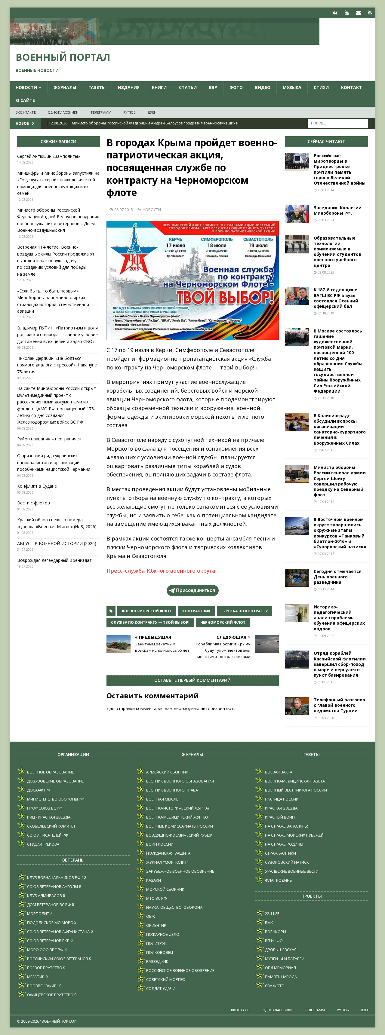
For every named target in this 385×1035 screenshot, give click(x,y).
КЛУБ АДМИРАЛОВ (44, 895)
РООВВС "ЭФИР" (42, 985)
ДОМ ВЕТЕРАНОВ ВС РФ (48, 904)
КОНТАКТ (351, 87)
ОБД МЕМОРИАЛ (280, 967)
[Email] (358, 13)
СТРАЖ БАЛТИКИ (280, 853)
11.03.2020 (326, 717)
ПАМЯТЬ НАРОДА (280, 976)
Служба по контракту (244, 611)
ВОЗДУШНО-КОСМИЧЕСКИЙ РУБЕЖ (178, 835)
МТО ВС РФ (156, 898)
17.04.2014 (326, 501)
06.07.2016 (326, 450)
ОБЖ (150, 916)
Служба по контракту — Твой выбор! (150, 622)
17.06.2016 (326, 682)
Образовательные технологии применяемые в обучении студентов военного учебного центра (337, 251)
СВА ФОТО (274, 985)
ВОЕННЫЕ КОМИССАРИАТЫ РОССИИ (179, 826)
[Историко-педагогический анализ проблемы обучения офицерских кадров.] (297, 613)
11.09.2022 (326, 635)
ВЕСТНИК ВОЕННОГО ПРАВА (171, 790)
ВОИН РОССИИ (159, 844)
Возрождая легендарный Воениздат (54, 560)
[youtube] (346, 13)
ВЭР (213, 87)
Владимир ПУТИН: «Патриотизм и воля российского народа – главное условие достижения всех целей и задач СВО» (57, 334)
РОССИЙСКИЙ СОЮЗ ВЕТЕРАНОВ (57, 958)
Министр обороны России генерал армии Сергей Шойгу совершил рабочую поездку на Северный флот (340, 481)
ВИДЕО (262, 87)
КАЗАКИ (153, 880)
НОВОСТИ (26, 87)
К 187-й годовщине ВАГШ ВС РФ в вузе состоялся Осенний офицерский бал (336, 298)
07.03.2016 (326, 553)
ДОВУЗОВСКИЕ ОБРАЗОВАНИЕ (55, 781)
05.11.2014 (326, 589)
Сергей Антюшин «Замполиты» (48, 156)
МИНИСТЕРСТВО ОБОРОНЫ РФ (55, 799)
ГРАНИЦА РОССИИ (281, 799)
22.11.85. (272, 913)
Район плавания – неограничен (49, 439)
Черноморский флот (222, 622)
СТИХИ (321, 87)
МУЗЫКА (292, 87)
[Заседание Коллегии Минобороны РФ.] (297, 214)
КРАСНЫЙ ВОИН (279, 817)
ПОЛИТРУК (156, 943)
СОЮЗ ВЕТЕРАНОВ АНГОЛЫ (52, 886)
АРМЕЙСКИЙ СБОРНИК (166, 772)
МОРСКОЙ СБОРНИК (164, 889)
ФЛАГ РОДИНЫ (278, 880)
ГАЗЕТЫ (97, 87)
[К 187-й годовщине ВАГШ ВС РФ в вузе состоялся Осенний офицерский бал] (297, 296)
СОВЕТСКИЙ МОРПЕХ (165, 979)
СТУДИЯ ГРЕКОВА (42, 844)
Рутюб (129, 112)
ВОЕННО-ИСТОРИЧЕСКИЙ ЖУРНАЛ (178, 808)
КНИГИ (159, 87)
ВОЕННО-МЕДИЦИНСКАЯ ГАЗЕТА (294, 781)
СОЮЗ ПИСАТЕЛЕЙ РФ (47, 835)
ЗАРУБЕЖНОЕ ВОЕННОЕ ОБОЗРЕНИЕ (179, 871)
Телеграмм (101, 112)
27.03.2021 (326, 220)
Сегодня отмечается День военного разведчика (338, 576)
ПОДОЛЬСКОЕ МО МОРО (49, 922)
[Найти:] (338, 123)
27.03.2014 (326, 190)
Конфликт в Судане (37, 486)
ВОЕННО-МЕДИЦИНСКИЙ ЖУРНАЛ (177, 817)
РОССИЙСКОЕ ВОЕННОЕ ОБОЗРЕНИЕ (179, 970)
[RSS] (370, 13)
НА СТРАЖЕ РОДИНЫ (283, 844)
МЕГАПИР (35, 976)
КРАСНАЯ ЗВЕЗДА (280, 808)
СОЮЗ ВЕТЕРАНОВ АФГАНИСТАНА (58, 931)
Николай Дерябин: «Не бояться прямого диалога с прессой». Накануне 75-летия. (57, 365)
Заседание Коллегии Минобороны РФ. (338, 210)
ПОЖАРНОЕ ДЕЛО (162, 934)
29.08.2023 (326, 272)
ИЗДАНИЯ (129, 87)
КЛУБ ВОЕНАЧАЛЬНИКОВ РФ (53, 877)
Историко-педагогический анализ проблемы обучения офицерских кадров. (339, 618)
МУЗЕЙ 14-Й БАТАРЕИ (284, 958)
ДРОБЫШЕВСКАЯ (280, 949)
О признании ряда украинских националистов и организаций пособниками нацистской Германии (53, 462)
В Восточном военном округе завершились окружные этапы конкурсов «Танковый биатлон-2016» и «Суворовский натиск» (340, 533)
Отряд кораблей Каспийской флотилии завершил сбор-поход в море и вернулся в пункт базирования (340, 664)
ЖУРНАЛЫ (65, 87)
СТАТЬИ (188, 87)
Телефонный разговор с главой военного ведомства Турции (339, 705)
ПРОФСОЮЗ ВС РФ (44, 808)
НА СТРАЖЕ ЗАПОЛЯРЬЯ (287, 826)
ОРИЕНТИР (155, 925)
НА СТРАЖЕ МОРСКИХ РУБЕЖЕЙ (294, 835)
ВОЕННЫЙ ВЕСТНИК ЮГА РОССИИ (295, 790)
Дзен (152, 112)
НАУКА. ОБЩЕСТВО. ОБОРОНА (173, 907)
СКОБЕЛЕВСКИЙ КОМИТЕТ (50, 826)
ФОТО (236, 87)
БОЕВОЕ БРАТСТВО (44, 967)
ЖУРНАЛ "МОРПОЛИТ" (167, 862)
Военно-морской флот (146, 611)
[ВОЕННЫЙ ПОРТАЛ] (164, 41)
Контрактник (196, 611)
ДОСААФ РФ (38, 790)
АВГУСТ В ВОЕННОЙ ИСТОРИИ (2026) (56, 543)
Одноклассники (63, 112)
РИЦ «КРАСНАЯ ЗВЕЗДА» (49, 817)
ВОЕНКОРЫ (275, 931)
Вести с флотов (33, 503)
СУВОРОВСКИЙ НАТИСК (286, 862)
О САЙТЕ (25, 100)
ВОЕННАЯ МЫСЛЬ (162, 799)
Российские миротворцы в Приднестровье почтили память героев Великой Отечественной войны (339, 169)
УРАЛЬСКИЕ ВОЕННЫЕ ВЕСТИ (291, 871)
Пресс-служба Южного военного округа (160, 570)
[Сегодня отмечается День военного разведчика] (297, 578)
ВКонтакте (26, 112)
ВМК (268, 922)
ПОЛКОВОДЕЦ (159, 952)
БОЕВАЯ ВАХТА (278, 772)
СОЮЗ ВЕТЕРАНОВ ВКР (47, 940)
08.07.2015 (123, 209)
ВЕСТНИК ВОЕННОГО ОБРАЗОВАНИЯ (179, 781)
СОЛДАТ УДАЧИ (160, 988)
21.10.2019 (326, 313)
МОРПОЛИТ (37, 913)
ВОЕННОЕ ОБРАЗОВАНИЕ (50, 772)
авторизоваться (217, 708)
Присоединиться (195, 590)
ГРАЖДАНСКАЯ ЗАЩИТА (167, 853)
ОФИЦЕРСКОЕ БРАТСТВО (49, 994)
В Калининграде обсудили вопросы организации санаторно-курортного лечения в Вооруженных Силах (340, 429)
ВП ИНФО (273, 940)
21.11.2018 (326, 398)
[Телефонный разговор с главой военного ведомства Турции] (297, 706)
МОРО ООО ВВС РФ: (45, 949)
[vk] (335, 13)
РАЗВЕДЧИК (156, 961)
